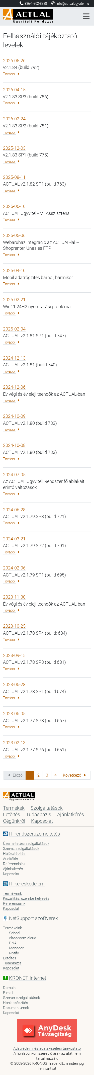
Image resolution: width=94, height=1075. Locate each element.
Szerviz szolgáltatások (21, 848)
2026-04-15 (14, 89)
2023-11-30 (14, 597)
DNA (13, 943)
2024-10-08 (14, 445)
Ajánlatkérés (70, 814)
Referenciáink (14, 864)
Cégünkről (14, 821)
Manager (16, 948)
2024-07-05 (14, 474)
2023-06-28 (14, 684)
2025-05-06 (14, 235)
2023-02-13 (14, 742)
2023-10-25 (14, 626)
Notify (14, 953)
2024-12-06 (14, 387)
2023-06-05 (14, 713)
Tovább (9, 74)
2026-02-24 (14, 118)
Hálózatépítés (14, 853)
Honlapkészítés (15, 1003)
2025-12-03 (14, 148)
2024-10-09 (14, 416)
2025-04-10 (14, 270)
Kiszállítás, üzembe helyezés (26, 898)
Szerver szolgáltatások (21, 998)
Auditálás (10, 859)
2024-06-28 (14, 509)
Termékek (14, 808)
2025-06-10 (14, 206)
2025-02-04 (14, 329)
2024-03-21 (14, 538)
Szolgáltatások (47, 808)
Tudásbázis (38, 814)
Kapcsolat (42, 821)
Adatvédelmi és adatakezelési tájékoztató (47, 1048)
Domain (9, 987)
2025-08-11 (14, 177)
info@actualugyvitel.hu (72, 3)
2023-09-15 (14, 655)
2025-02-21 (14, 299)
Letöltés (11, 814)
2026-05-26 (14, 60)
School (14, 933)
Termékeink (12, 893)
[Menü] (86, 16)
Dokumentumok (16, 1008)
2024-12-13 (14, 358)
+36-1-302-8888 (36, 3)
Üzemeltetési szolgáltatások (26, 843)
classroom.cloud (22, 938)
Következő (72, 775)
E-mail (8, 992)
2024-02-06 (14, 567)
